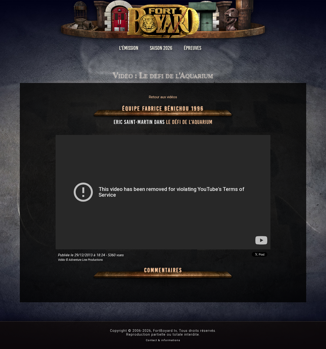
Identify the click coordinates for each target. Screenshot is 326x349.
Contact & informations (163, 340)
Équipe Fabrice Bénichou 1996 (163, 108)
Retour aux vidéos (163, 97)
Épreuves (192, 48)
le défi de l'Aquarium (189, 122)
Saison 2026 (161, 48)
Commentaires (163, 270)
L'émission (128, 48)
